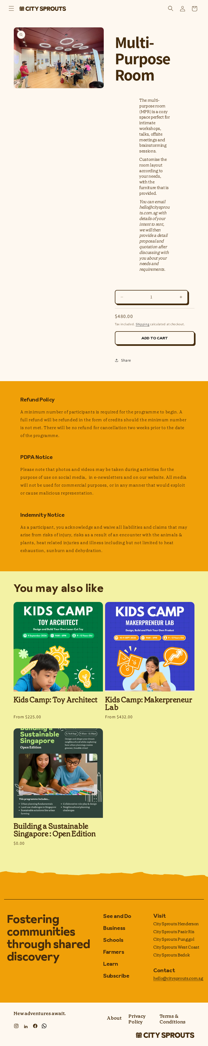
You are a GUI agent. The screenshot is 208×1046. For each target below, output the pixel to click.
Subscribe (116, 976)
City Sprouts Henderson (176, 924)
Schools (113, 940)
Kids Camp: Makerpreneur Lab (148, 703)
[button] (11, 9)
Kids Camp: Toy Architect (56, 700)
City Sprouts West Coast (176, 947)
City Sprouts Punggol (173, 939)
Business (114, 928)
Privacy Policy (136, 1019)
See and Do (117, 916)
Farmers (113, 952)
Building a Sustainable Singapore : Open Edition (55, 830)
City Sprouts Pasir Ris (173, 932)
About (114, 1018)
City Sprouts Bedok (171, 955)
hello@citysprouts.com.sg (178, 978)
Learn (110, 964)
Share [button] (126, 360)
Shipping (143, 324)
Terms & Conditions (173, 1019)
